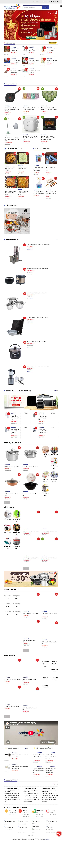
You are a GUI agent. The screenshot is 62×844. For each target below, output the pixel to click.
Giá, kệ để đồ (35, 826)
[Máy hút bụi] (8, 514)
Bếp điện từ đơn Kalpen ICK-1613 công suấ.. (38, 317)
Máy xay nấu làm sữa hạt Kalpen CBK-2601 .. (38, 366)
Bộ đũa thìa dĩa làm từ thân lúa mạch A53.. (50, 169)
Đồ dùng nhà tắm (45, 456)
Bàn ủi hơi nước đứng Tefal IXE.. (49, 558)
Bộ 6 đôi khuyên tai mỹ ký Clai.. (12, 706)
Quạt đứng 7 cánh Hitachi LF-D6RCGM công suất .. (50, 756)
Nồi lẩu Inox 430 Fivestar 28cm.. (12, 466)
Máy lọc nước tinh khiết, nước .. (31, 531)
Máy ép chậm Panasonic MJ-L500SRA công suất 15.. (38, 756)
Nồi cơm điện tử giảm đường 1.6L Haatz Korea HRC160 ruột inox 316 (13, 138)
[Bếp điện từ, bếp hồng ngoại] (16, 528)
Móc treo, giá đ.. (8, 605)
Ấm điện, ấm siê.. (16, 547)
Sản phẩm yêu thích (54, 663)
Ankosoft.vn (46, 839)
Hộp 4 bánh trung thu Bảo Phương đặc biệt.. (23, 168)
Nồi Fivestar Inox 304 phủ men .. (30, 495)
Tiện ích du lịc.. (7, 597)
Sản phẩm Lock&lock (45, 687)
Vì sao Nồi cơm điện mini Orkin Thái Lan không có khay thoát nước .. (31, 790)
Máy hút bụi (7, 519)
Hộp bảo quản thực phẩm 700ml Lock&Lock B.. (38, 169)
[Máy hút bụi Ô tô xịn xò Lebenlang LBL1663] (31, 25)
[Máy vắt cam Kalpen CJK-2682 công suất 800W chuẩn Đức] (7, 415)
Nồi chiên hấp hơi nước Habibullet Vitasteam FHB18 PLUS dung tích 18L (29, 138)
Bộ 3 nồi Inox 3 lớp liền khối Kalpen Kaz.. (37, 293)
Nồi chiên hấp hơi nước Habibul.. (31, 558)
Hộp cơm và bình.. (45, 494)
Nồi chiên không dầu (51, 832)
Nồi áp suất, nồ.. (7, 534)
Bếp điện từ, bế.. (16, 534)
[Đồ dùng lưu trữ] (54, 461)
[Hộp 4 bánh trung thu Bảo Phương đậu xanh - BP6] (23, 182)
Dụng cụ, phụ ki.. (16, 605)
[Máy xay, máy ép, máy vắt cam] (16, 514)
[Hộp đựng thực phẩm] (54, 474)
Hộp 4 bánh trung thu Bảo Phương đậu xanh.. (23, 193)
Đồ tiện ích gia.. (16, 597)
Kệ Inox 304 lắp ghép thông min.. (49, 613)
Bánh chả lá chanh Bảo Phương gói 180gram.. (9, 168)
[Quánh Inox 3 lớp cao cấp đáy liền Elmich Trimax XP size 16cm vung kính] (7, 754)
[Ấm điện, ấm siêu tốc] (16, 541)
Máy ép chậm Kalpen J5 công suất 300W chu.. (38, 244)
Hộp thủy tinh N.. (45, 481)
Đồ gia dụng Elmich (54, 679)
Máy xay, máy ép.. (16, 520)
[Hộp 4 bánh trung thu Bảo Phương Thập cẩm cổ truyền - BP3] (11, 182)
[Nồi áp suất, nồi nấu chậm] (8, 528)
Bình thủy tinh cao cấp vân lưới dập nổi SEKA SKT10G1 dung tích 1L (48, 109)
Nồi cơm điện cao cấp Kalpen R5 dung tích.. (37, 268)
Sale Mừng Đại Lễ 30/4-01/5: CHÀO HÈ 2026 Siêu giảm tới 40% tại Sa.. (49, 790)
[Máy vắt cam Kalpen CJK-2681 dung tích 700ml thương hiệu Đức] (7, 429)
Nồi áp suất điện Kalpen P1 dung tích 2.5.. (37, 341)
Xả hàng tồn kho (54, 671)
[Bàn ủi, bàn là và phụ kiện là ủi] (8, 541)
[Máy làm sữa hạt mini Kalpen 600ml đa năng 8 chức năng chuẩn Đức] (34, 429)
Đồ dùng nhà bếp (22, 824)
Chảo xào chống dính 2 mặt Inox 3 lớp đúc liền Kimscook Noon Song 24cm (49, 139)
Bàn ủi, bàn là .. (7, 547)
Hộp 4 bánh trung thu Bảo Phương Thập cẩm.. (10, 193)
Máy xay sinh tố (21, 832)
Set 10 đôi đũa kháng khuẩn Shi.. (12, 679)
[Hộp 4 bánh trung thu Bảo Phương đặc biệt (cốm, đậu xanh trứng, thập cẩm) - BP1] (23, 157)
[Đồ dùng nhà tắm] (45, 450)
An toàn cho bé (7, 613)
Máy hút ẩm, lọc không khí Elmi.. (49, 531)
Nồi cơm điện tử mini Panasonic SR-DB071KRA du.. (50, 770)
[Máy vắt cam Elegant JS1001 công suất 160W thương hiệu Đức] (34, 415)
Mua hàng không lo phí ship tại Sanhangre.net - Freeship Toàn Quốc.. (12, 790)
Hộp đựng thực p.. (54, 481)
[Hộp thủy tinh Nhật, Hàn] (45, 474)
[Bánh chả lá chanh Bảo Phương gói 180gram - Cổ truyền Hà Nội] (11, 157)
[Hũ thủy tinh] (54, 450)
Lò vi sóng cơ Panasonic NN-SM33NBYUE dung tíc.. (38, 770)
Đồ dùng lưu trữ (54, 467)
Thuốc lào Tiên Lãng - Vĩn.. (45, 664)
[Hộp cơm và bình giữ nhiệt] (45, 488)
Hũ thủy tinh (54, 454)
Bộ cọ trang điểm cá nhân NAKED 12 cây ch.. (51, 193)
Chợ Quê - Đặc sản (45, 679)
